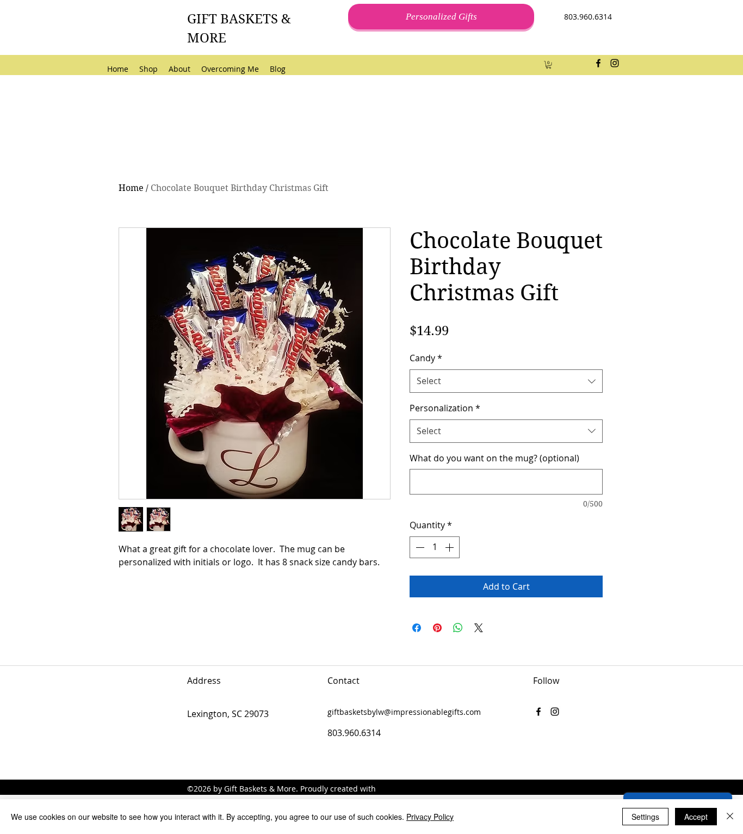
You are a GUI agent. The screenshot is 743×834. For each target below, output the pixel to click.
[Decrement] (418, 547)
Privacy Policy (430, 816)
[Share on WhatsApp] (458, 627)
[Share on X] (478, 627)
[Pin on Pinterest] (437, 627)
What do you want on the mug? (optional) (494, 458)
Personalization (445, 408)
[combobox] (506, 381)
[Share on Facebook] (416, 627)
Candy (426, 358)
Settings (645, 816)
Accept (696, 816)
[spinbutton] (434, 547)
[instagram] (614, 63)
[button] (548, 65)
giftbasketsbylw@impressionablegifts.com (404, 712)
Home (131, 188)
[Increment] (450, 547)
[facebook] (598, 63)
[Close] (729, 816)
